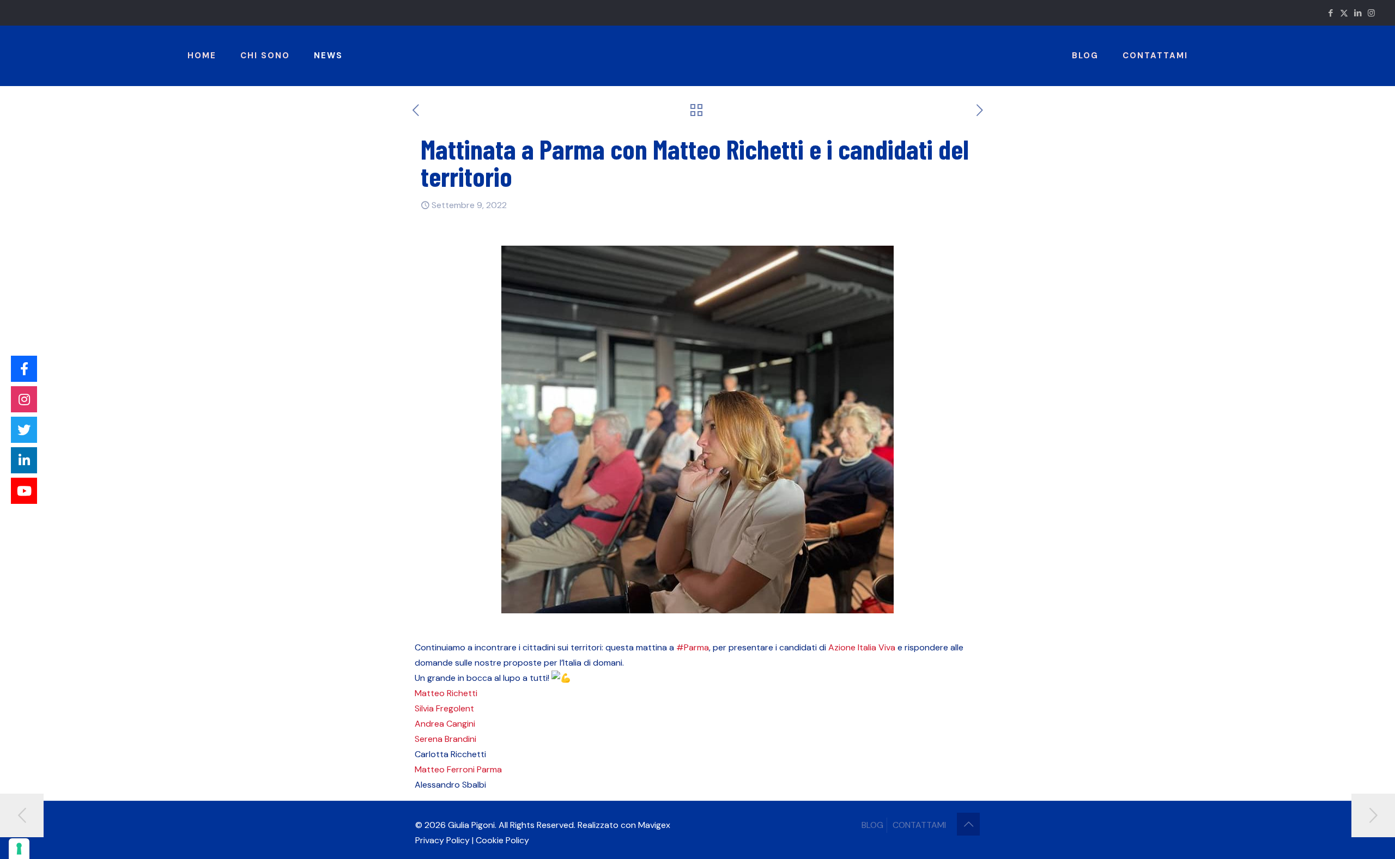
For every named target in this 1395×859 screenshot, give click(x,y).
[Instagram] (24, 399)
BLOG (872, 825)
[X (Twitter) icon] (1344, 13)
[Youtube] (24, 491)
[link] (842, 647)
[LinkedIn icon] (1358, 13)
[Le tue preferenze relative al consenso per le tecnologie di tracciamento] (19, 848)
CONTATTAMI (919, 825)
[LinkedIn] (24, 460)
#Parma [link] (692, 647)
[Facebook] (24, 369)
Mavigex (654, 825)
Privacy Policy (442, 840)
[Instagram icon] (1371, 13)
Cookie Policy (502, 840)
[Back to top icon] (968, 824)
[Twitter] (24, 430)
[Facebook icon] (1330, 13)
